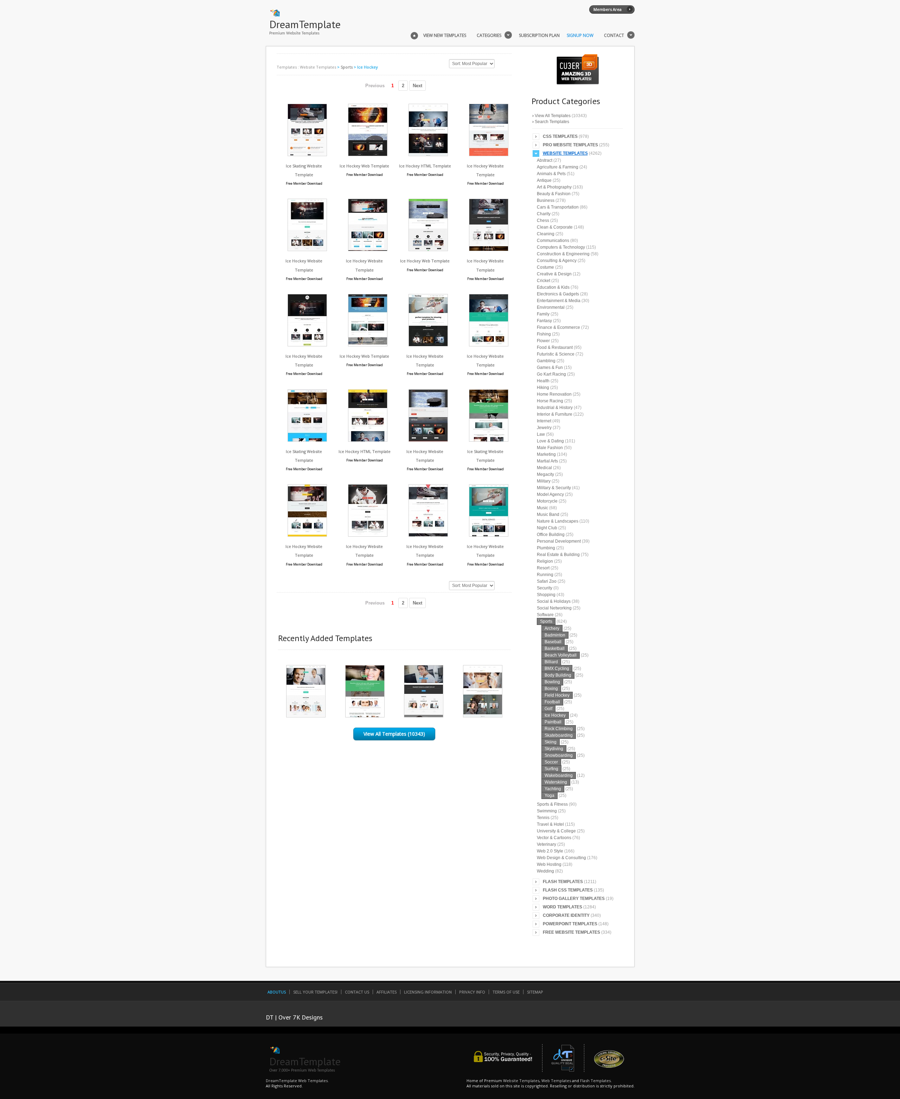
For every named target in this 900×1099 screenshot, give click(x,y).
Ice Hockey (555, 715)
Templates (287, 67)
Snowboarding (559, 755)
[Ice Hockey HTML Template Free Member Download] (428, 154)
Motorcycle (547, 501)
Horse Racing (550, 400)
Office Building (551, 534)
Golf (548, 708)
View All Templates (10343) (394, 733)
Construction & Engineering (563, 253)
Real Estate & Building (558, 554)
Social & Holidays (554, 601)
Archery (552, 628)
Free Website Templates (571, 932)
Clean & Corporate (555, 227)
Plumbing (546, 547)
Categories (489, 35)
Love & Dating (550, 441)
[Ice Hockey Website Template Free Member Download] (488, 154)
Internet (544, 420)
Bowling (552, 681)
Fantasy (544, 320)
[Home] (414, 35)
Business (545, 200)
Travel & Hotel (550, 824)
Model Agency (550, 494)
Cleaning (545, 233)
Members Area (607, 9)
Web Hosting (549, 864)
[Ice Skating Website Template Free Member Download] (307, 154)
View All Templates (553, 115)
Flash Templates (563, 881)
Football (552, 701)
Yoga (549, 795)
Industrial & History (555, 407)
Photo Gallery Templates (574, 898)
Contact (614, 35)
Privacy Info (472, 992)
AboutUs (277, 992)
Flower (543, 340)
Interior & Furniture (554, 414)
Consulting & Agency (557, 260)
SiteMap (535, 992)
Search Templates (552, 121)
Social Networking (554, 608)
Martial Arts (547, 461)
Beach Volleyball (561, 655)
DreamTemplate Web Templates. (297, 1080)
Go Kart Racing (551, 374)
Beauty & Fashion (554, 193)
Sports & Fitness (552, 804)
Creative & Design (554, 273)
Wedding (545, 871)
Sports (347, 67)
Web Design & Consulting (561, 857)
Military (544, 481)
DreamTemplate (305, 24)
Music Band (548, 514)
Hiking (543, 387)
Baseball (553, 641)
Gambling (546, 360)
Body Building (558, 675)
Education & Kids (553, 287)
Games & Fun (550, 367)
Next (417, 85)
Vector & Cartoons (554, 837)
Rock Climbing (559, 728)
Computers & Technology (561, 247)
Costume (545, 267)
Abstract (544, 160)
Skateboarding (559, 735)
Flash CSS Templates (568, 890)
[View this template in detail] (306, 715)
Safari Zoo (547, 581)
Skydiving (554, 748)
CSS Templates (560, 136)
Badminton (555, 635)
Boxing (551, 688)
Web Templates (556, 1080)
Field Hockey (557, 695)
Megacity (545, 474)
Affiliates (387, 992)
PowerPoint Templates (570, 923)
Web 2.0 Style (550, 851)
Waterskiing (556, 782)
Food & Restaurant (555, 347)
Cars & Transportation (558, 207)
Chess (543, 220)
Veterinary (546, 844)
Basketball (555, 648)
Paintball (553, 722)
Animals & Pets (551, 173)
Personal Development (559, 541)
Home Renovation (554, 394)
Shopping (546, 594)
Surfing (551, 768)
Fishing (544, 334)
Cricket (543, 280)
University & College (556, 831)
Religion (545, 561)
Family (543, 314)
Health (543, 380)
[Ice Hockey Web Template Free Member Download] (367, 154)
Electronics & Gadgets (558, 294)
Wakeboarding (559, 775)
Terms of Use (506, 992)
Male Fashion (550, 447)
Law (541, 434)
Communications (553, 240)
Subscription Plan (539, 35)
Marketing (546, 454)
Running (545, 574)
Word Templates (562, 907)
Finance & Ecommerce (558, 327)
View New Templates (444, 35)
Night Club (547, 527)
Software (545, 614)
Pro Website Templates (570, 144)
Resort (543, 568)
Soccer (551, 762)
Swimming (547, 811)
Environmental (551, 307)
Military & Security (554, 487)
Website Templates (318, 67)
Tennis (543, 817)
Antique (544, 180)
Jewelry (544, 427)
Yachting (553, 788)
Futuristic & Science (555, 354)
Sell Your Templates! (315, 992)
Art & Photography (554, 187)
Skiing (551, 742)
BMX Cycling (557, 668)
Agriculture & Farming (557, 167)
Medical (544, 467)
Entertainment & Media (558, 300)
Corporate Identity (566, 915)
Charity (544, 213)
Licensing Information (428, 992)
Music (542, 507)
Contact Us (357, 992)
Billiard (551, 661)
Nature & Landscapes (557, 521)
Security (544, 588)
